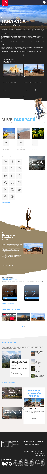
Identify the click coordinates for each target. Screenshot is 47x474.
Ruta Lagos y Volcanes (39, 453)
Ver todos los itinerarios (8, 303)
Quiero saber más (9, 90)
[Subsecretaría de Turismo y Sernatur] (6, 444)
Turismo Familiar (27, 449)
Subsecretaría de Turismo (29, 451)
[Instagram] (6, 463)
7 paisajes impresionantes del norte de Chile (39, 361)
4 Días (6, 298)
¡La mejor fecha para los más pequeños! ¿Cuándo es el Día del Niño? (39, 368)
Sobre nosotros (15, 444)
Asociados (14, 446)
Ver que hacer (7, 152)
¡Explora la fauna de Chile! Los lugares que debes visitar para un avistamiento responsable (39, 353)
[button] (22, 326)
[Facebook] (3, 463)
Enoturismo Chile (38, 451)
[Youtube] (10, 463)
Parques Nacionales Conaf (40, 455)
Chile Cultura (37, 446)
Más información (7, 265)
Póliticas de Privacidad (17, 449)
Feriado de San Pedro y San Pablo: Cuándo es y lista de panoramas (39, 375)
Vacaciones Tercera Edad (29, 444)
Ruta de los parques (39, 449)
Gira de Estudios (27, 446)
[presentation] (2, 316)
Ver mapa (34, 418)
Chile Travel (37, 444)
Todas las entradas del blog (9, 382)
